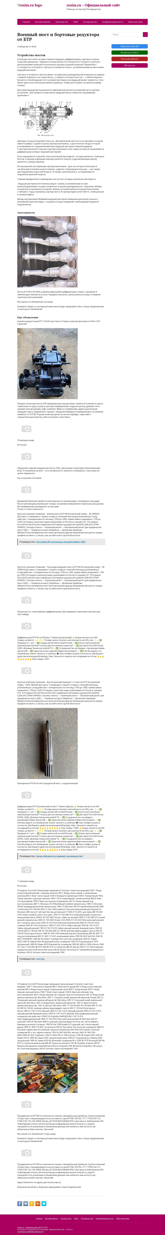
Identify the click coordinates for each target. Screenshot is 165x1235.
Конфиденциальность (112, 22)
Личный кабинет (43, 22)
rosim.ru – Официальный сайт (93, 5)
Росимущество (90, 22)
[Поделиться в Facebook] (19, 1203)
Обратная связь (135, 22)
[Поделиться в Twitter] (43, 1203)
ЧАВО (75, 22)
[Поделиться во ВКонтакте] (25, 1203)
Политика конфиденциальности (30, 1231)
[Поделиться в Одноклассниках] (31, 1203)
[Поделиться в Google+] (37, 1203)
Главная (26, 22)
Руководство (62, 22)
